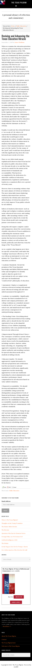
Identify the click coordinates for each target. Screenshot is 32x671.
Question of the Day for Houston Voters (13, 533)
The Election (5, 530)
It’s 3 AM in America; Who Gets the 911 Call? (14, 550)
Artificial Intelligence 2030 (9, 540)
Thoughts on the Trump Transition (12, 523)
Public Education (14, 490)
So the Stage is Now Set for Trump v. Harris (15, 546)
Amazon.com (19, 597)
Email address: (6, 501)
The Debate (5, 543)
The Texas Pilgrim (19, 2)
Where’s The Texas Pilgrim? (10, 520)
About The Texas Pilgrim (9, 636)
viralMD (16, 667)
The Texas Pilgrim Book (8, 643)
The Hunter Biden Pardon (9, 526)
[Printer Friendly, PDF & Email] (9, 487)
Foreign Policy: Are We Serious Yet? (12, 536)
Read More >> (7, 626)
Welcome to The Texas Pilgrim (11, 646)
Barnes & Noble (16, 602)
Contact (4, 639)
